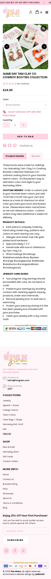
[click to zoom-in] (44, 28)
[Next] (44, 46)
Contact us (26, 145)
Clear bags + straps (12, 419)
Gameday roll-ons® (13, 424)
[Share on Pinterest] (15, 145)
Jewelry (7, 400)
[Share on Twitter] (10, 145)
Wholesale (8, 493)
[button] (9, 83)
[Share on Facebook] (5, 145)
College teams (10, 410)
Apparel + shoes (11, 405)
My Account (31, 12)
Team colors (9, 414)
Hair (5, 429)
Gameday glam (11, 451)
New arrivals (9, 447)
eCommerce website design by (19, 574)
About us (7, 498)
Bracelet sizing (10, 484)
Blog (5, 507)
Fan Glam (16, 571)
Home (6, 474)
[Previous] (6, 46)
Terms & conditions (13, 503)
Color (6, 99)
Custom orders (10, 461)
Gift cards (8, 456)
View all (7, 433)
